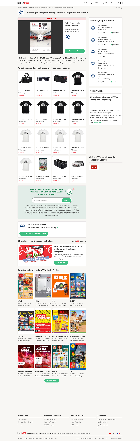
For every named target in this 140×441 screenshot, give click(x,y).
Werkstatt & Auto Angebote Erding (40, 7)
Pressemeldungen (103, 428)
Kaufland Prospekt (50, 422)
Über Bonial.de (22, 419)
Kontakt (101, 438)
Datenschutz (93, 438)
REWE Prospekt (49, 425)
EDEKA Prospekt (49, 419)
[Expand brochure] (40, 37)
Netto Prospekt (76, 422)
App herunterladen (103, 425)
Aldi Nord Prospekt (77, 419)
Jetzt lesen (61, 263)
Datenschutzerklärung (70, 212)
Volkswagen (98, 123)
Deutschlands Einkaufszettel (106, 419)
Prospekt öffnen (74, 51)
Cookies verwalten (116, 438)
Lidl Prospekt (75, 425)
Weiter (66, 200)
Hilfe (77, 438)
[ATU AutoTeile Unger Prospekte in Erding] (94, 167)
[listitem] (26, 84)
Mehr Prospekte (51, 380)
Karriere (20, 425)
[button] (52, 35)
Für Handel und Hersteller (26, 422)
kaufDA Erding (22, 7)
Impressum (84, 438)
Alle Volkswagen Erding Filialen (33, 234)
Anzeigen (117, 7)
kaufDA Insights (102, 422)
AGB (107, 438)
